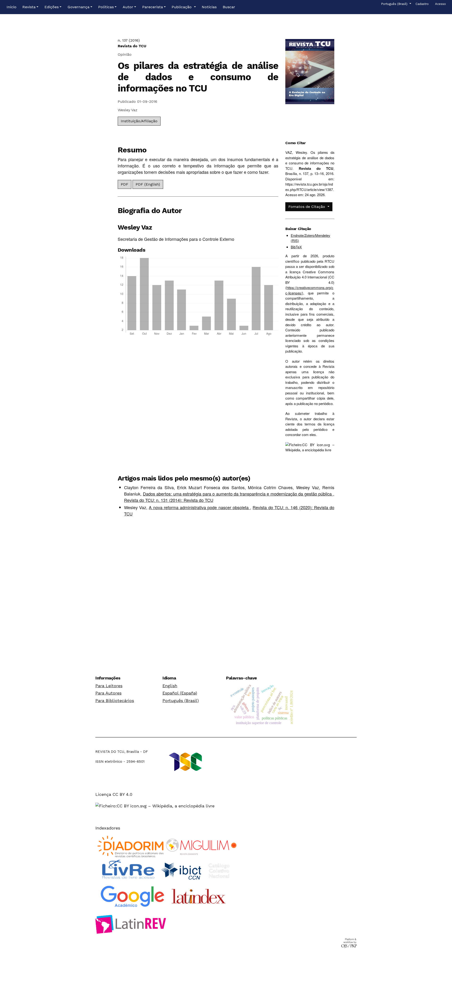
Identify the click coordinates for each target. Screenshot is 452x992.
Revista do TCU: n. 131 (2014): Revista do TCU (168, 500)
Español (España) (179, 692)
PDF (124, 184)
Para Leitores (108, 685)
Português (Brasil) (180, 700)
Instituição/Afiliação (139, 121)
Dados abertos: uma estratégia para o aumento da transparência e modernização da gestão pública (238, 494)
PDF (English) (148, 184)
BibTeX (296, 246)
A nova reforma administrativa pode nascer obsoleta (199, 507)
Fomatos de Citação (307, 206)
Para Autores (108, 692)
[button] (30, 7)
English (169, 685)
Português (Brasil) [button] (394, 4)
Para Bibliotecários (114, 700)
